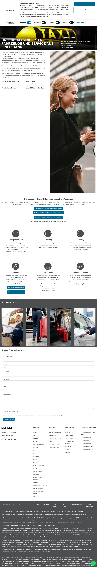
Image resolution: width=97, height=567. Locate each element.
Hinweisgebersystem (76, 504)
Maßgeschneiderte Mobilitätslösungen (71, 43)
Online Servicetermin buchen (16, 287)
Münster (35, 432)
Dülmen (35, 453)
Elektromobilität (69, 435)
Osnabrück (36, 435)
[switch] (44, 22)
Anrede (5, 364)
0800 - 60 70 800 (7, 436)
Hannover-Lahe (37, 471)
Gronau (35, 468)
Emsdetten (36, 456)
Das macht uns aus (66, 45)
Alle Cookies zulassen (84, 4)
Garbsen (35, 459)
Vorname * (6, 371)
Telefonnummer (7, 394)
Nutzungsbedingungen (57, 415)
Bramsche (36, 447)
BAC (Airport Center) (38, 444)
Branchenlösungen (70, 438)
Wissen (67, 449)
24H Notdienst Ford (86, 443)
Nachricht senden (9, 419)
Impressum (37, 504)
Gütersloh (35, 462)
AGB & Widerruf (55, 505)
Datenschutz (14, 411)
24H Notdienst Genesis (87, 446)
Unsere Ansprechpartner (67, 47)
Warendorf (36, 496)
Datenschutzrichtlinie (42, 415)
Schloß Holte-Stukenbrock (40, 485)
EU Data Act (65, 505)
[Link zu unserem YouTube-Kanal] (15, 439)
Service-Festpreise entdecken (16, 292)
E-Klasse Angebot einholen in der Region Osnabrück (48, 212)
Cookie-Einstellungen (89, 505)
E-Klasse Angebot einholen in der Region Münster (48, 208)
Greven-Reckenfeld (38, 465)
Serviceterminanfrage (55, 438)
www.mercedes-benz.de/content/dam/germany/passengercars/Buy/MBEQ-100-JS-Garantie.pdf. (36, 546)
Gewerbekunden (69, 432)
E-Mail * (5, 386)
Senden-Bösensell (38, 488)
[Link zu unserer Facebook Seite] (2, 439)
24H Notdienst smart (86, 440)
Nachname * (6, 379)
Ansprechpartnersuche (55, 432)
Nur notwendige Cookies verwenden (84, 9)
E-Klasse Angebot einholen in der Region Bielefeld (48, 217)
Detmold (35, 450)
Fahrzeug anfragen (54, 444)
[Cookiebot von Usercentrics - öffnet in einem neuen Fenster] (9, 22)
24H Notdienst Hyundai (87, 437)
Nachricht (5, 401)
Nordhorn (35, 482)
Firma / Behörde (7, 356)
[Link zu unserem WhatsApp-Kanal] (93, 563)
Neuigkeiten (68, 446)
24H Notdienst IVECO (87, 449)
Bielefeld (35, 438)
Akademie (67, 452)
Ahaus (35, 441)
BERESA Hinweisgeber (77, 511)
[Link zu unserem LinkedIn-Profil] (9, 439)
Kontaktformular (53, 435)
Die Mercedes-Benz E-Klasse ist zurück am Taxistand (75, 41)
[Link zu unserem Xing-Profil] (12, 439)
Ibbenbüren (36, 474)
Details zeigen (80, 22)
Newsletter (52, 441)
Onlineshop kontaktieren (55, 447)
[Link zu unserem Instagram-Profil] (5, 439)
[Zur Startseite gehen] (9, 427)
